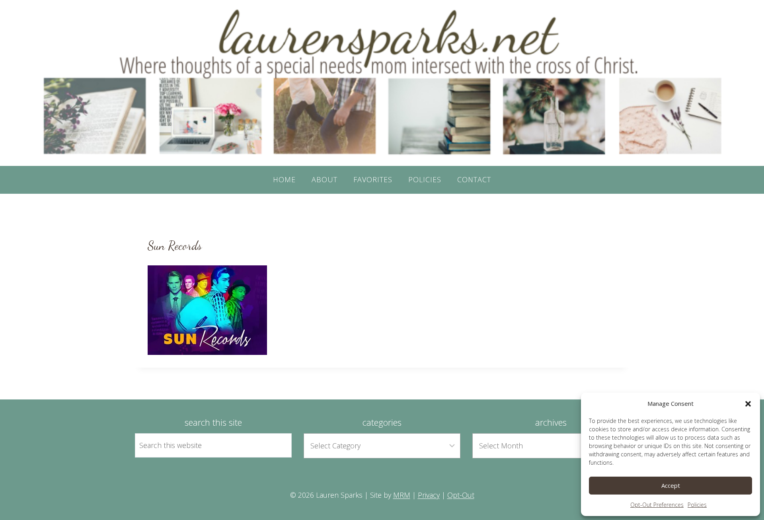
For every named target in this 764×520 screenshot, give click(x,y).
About (324, 179)
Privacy (429, 495)
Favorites (372, 179)
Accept (670, 485)
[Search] (276, 445)
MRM (401, 495)
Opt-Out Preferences (657, 504)
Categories (382, 422)
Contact (474, 179)
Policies (697, 504)
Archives (551, 422)
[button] (748, 404)
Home (284, 179)
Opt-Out (460, 495)
